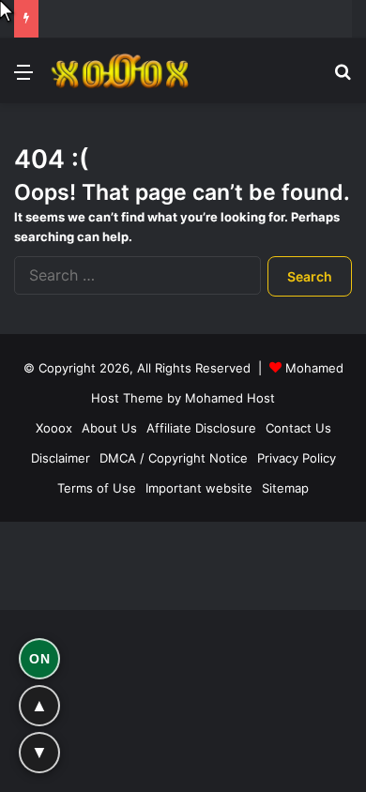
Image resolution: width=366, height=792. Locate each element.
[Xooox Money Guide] (122, 71)
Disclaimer (60, 457)
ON (39, 658)
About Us (109, 427)
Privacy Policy (296, 457)
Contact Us (298, 427)
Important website (198, 487)
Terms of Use (96, 487)
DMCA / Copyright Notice (173, 457)
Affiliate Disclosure (201, 427)
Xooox (54, 427)
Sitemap (285, 487)
